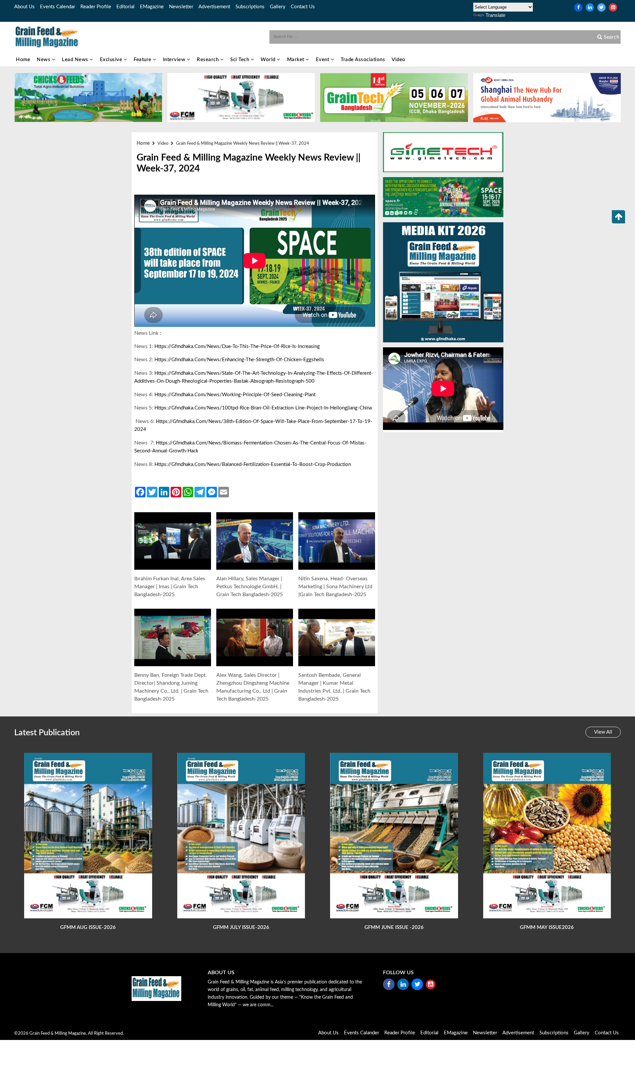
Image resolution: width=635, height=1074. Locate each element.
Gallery (277, 6)
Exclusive (112, 59)
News (44, 59)
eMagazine (152, 6)
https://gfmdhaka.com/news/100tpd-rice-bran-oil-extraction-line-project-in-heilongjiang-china (263, 407)
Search (610, 37)
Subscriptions (250, 6)
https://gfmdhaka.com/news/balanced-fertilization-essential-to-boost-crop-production (252, 464)
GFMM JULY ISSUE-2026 (241, 927)
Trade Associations (363, 59)
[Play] (172, 541)
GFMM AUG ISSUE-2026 (88, 927)
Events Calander (361, 1032)
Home (23, 59)
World (269, 59)
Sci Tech (240, 59)
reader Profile (95, 6)
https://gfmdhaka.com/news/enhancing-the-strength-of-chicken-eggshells (239, 359)
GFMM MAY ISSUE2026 (547, 927)
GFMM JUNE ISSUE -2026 (394, 927)
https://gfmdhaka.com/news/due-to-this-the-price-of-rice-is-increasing (237, 346)
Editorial (125, 6)
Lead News (76, 59)
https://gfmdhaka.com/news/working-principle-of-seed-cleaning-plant (235, 394)
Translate (495, 15)
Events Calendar (57, 6)
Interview (175, 59)
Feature (143, 59)
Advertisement (214, 6)
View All (603, 732)
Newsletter (181, 6)
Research (208, 59)
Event (323, 59)
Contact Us (303, 6)
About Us (24, 6)
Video (398, 59)
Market (296, 59)
